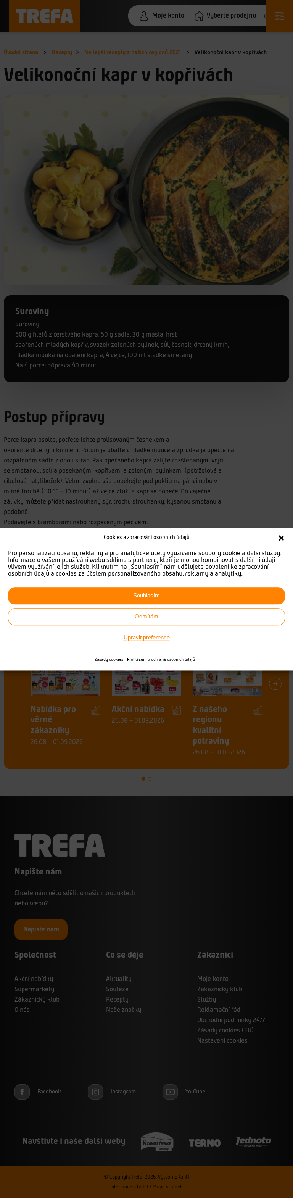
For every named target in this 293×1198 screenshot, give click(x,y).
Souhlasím (146, 595)
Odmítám (146, 616)
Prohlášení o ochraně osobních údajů (161, 659)
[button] (281, 538)
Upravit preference (147, 637)
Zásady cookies (109, 659)
